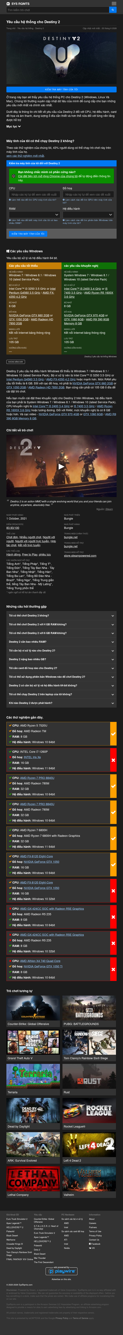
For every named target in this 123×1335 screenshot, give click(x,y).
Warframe (10, 1239)
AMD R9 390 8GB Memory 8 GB (86, 321)
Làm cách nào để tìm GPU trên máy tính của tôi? (87, 201)
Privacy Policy (95, 1235)
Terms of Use (95, 1231)
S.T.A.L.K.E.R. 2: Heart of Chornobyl (46, 1227)
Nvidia (67, 1248)
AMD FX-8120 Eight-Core (36, 856)
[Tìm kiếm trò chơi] (113, 10)
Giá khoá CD (12, 1214)
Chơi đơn (12, 537)
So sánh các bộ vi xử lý (72, 1218)
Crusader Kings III (14, 1243)
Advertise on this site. (61, 1279)
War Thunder (40, 1257)
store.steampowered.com (80, 555)
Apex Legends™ (13, 1223)
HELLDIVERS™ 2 (14, 1227)
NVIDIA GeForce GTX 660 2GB (29, 315)
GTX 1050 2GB (19, 319)
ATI (65, 1239)
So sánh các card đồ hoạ (73, 1231)
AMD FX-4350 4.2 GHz (61, 379)
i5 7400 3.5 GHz (84, 406)
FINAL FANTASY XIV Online (19, 1259)
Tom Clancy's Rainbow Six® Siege (19, 1254)
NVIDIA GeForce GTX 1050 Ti (43, 966)
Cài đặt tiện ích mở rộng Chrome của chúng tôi (48, 176)
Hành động (13, 554)
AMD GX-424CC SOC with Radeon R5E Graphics (52, 908)
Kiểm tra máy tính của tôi (61, 89)
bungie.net (71, 537)
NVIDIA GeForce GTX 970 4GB (84, 315)
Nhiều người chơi (30, 537)
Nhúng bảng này (15, 362)
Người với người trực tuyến (32, 541)
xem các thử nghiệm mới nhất (25, 155)
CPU (12, 188)
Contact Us (94, 1239)
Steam (109, 509)
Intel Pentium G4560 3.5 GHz (32, 290)
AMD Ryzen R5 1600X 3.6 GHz (88, 294)
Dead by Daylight (14, 1248)
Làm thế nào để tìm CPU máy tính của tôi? (33, 199)
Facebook (95, 1243)
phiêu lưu (45, 554)
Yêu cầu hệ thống (25, 28)
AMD (66, 1223)
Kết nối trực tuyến (29, 545)
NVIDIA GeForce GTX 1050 (41, 861)
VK (93, 1248)
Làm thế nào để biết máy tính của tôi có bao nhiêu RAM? (33, 222)
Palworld (10, 1231)
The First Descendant (43, 1262)
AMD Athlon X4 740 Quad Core (40, 961)
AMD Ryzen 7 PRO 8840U (37, 778)
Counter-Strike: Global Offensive (44, 1220)
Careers (92, 1223)
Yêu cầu (38, 1214)
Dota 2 (37, 1249)
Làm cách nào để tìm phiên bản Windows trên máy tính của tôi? (88, 222)
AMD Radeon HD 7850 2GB (31, 321)
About (91, 1218)
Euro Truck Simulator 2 (16, 1218)
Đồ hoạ (67, 188)
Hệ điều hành (71, 209)
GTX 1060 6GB (74, 319)
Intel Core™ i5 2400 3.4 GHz (82, 288)
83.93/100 (12, 528)
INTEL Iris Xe (32, 757)
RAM (12, 209)
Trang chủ (17, 3)
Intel (66, 1227)
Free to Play (29, 554)
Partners (93, 1227)
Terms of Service (80, 1318)
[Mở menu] (114, 3)
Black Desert (12, 1235)
